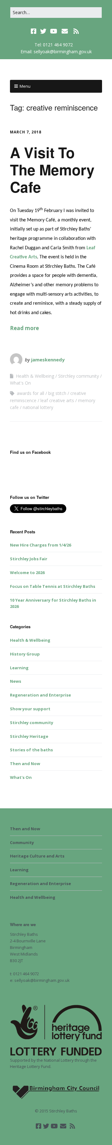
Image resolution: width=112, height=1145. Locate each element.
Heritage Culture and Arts (37, 856)
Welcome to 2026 (27, 572)
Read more (24, 328)
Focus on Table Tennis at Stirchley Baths (52, 586)
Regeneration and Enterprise (40, 695)
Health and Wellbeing (32, 897)
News (15, 681)
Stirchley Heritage (29, 736)
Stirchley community (78, 376)
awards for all (30, 393)
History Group (25, 654)
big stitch (57, 393)
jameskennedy (48, 359)
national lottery (38, 407)
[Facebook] (34, 31)
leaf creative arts (57, 400)
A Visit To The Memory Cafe (52, 169)
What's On (20, 383)
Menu (25, 86)
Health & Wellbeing (35, 376)
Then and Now (25, 763)
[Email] (65, 31)
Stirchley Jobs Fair (28, 559)
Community (22, 842)
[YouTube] (53, 31)
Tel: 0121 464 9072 (54, 45)
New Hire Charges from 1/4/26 (40, 545)
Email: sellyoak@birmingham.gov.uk (56, 51)
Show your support (30, 709)
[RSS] (76, 31)
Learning (19, 668)
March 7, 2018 (25, 132)
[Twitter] (43, 31)
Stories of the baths (31, 750)
